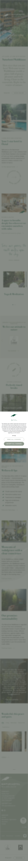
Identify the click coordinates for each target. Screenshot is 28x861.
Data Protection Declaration (16, 431)
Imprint (18, 432)
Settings (14, 435)
